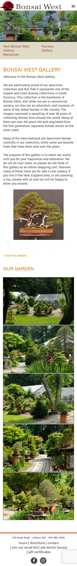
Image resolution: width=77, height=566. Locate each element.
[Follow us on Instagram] (43, 561)
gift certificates (39, 551)
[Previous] (8, 215)
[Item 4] (25, 243)
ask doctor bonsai (53, 547)
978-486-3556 (56, 537)
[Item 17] (33, 248)
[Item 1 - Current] (8, 243)
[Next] (69, 215)
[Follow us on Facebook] (34, 561)
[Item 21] (55, 248)
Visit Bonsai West (16, 46)
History (8, 50)
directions (37, 542)
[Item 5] (30, 243)
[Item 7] (41, 243)
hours (23, 542)
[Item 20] (50, 248)
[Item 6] (36, 243)
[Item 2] (14, 243)
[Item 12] (69, 243)
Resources (11, 54)
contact (53, 542)
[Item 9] (52, 243)
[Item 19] (44, 248)
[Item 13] (11, 248)
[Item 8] (47, 243)
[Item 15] (22, 248)
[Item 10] (58, 243)
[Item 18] (38, 248)
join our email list (25, 547)
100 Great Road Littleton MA (29, 537)
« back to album (14, 255)
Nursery (48, 46)
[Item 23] (66, 248)
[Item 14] (16, 248)
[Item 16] (28, 248)
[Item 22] (61, 248)
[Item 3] (19, 243)
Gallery (47, 50)
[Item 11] (63, 243)
